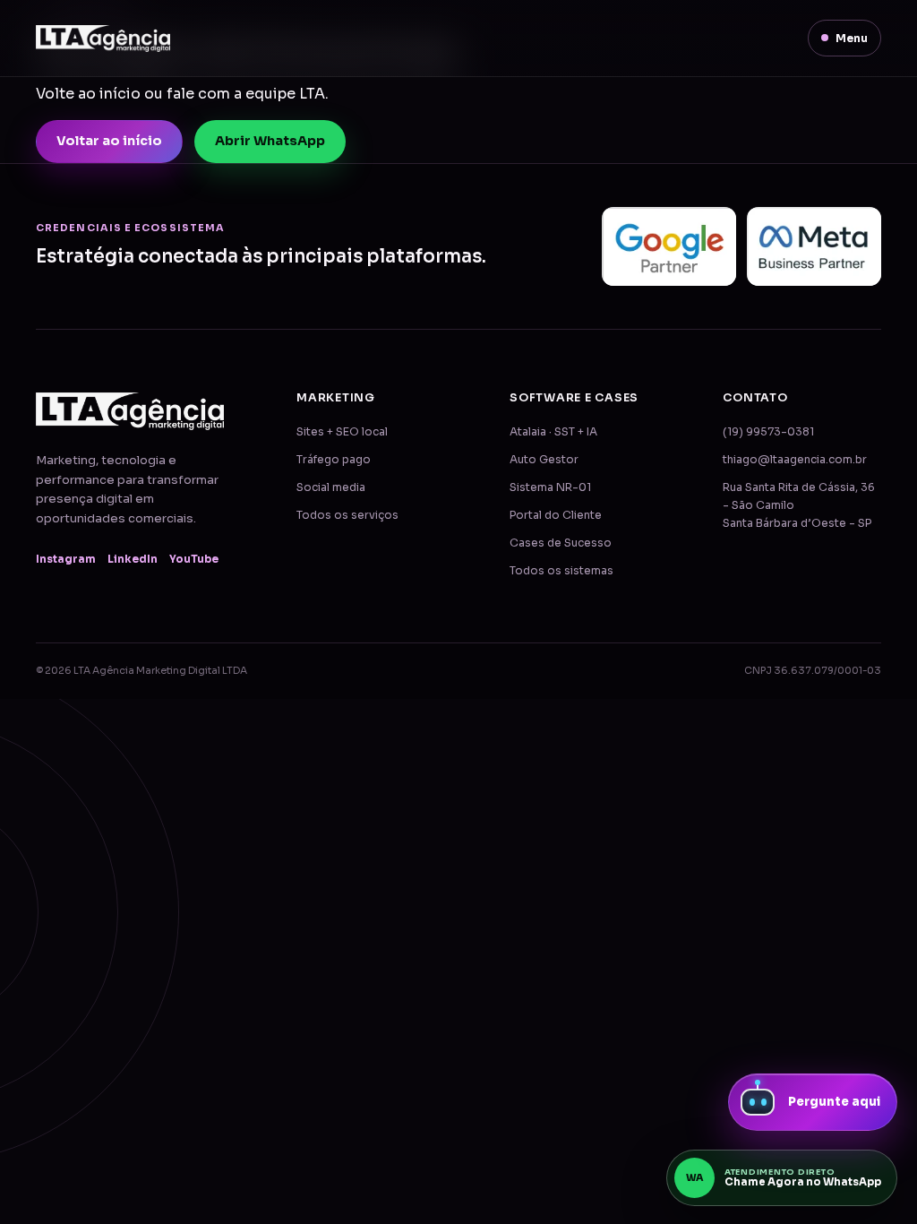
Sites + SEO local (342, 432)
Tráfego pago (333, 460)
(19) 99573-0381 (768, 432)
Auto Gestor (544, 460)
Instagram (66, 559)
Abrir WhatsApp (270, 141)
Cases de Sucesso (561, 543)
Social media (330, 487)
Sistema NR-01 (550, 487)
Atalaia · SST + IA (553, 432)
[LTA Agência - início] (103, 38)
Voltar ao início (109, 141)
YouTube (194, 559)
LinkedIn (132, 559)
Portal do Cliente (556, 515)
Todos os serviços (347, 515)
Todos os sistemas (561, 571)
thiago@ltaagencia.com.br (795, 460)
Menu (852, 38)
